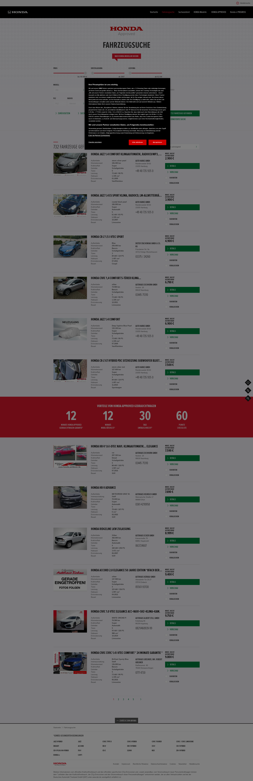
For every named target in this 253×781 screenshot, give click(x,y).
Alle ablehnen (137, 142)
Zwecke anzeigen (95, 142)
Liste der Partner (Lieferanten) (99, 135)
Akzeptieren (157, 142)
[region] (127, 114)
